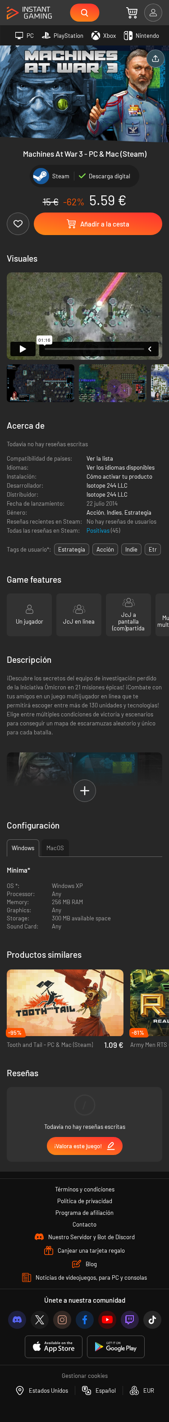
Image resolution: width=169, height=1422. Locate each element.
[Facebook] (85, 1320)
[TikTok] (152, 1320)
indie (131, 549)
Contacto (84, 1224)
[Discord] (17, 1320)
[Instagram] (62, 1320)
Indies (114, 512)
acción (105, 549)
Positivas (99, 530)
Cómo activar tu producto (119, 476)
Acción (95, 512)
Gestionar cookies (85, 1375)
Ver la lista (100, 458)
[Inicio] (29, 13)
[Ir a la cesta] (131, 12)
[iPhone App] (53, 1347)
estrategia (71, 549)
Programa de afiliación (84, 1212)
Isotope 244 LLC (107, 485)
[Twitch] (130, 1320)
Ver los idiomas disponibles (121, 467)
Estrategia (137, 512)
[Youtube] (107, 1320)
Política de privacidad (84, 1201)
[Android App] (116, 1347)
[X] (40, 1320)
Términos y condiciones (84, 1189)
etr (153, 549)
